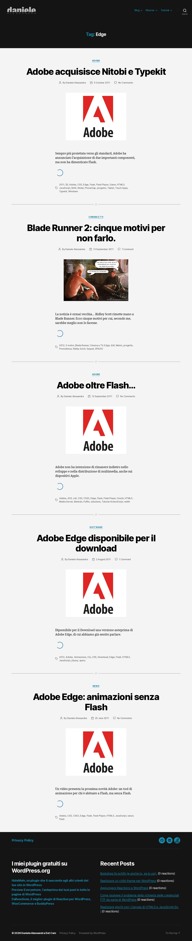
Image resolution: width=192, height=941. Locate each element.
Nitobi (81, 188)
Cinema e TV (96, 217)
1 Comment (128, 249)
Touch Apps (121, 188)
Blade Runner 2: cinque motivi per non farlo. (96, 232)
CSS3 (86, 498)
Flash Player (102, 184)
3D (66, 184)
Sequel (90, 348)
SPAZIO (99, 348)
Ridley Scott (79, 348)
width (127, 501)
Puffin (86, 501)
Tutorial (165, 10)
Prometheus (65, 348)
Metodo (78, 501)
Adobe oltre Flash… (96, 385)
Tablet (110, 188)
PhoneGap (90, 188)
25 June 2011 (102, 718)
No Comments (125, 82)
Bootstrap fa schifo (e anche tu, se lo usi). (128, 873)
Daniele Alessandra (76, 82)
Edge (86, 184)
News (96, 686)
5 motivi (70, 345)
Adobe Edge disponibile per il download (96, 543)
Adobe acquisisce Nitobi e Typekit (96, 71)
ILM (113, 345)
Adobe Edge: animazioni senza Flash (96, 701)
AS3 (69, 498)
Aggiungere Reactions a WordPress (124, 888)
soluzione (96, 501)
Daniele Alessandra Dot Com (38, 933)
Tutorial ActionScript (112, 501)
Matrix (119, 345)
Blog (137, 10)
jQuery (74, 660)
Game (113, 184)
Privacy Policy (23, 840)
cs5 (75, 498)
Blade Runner (82, 345)
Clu (89, 657)
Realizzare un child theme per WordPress (128, 881)
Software (96, 527)
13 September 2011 (103, 249)
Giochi (120, 498)
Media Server (66, 501)
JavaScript (64, 188)
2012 (62, 345)
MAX (73, 188)
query (82, 660)
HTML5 (121, 184)
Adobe (96, 60)
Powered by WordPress (92, 933)
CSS (79, 184)
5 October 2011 (102, 82)
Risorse (150, 10)
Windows (73, 191)
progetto (101, 188)
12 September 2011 (102, 396)
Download (103, 657)
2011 (61, 184)
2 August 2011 (103, 559)
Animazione (80, 657)
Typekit (63, 191)
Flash (92, 184)
